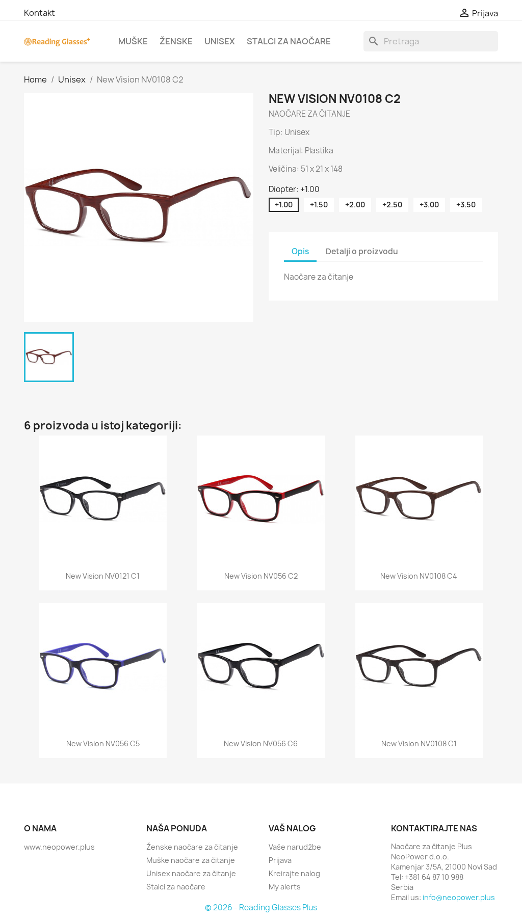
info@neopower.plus (459, 897)
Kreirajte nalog (294, 873)
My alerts (285, 886)
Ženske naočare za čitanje (192, 847)
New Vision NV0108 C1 (419, 743)
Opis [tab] (300, 251)
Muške (133, 41)
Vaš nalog (292, 828)
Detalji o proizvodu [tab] (362, 251)
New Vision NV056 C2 (261, 576)
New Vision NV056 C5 (103, 743)
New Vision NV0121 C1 (103, 576)
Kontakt (39, 12)
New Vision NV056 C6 (261, 743)
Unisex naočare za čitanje (191, 873)
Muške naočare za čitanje (190, 860)
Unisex (219, 41)
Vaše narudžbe (295, 847)
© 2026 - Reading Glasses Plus (261, 907)
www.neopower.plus (59, 847)
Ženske (176, 41)
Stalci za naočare (289, 41)
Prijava (280, 860)
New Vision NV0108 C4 (418, 576)
